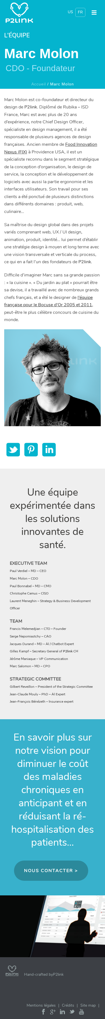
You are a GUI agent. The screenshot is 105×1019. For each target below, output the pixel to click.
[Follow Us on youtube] (81, 1013)
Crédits (68, 1005)
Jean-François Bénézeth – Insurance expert (41, 701)
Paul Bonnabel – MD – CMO (30, 586)
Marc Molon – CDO (24, 578)
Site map (88, 1005)
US (70, 12)
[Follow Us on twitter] (72, 1013)
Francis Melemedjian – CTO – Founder (38, 629)
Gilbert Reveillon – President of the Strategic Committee (51, 686)
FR (80, 12)
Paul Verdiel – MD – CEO (28, 571)
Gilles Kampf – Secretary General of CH (44, 651)
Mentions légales (41, 1005)
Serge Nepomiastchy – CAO (30, 636)
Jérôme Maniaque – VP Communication (39, 659)
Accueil (38, 84)
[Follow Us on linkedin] (62, 1013)
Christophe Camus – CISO (29, 593)
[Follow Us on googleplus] (53, 1013)
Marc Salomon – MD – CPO (30, 666)
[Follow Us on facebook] (43, 1013)
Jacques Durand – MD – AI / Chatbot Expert (42, 644)
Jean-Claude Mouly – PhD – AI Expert (37, 694)
